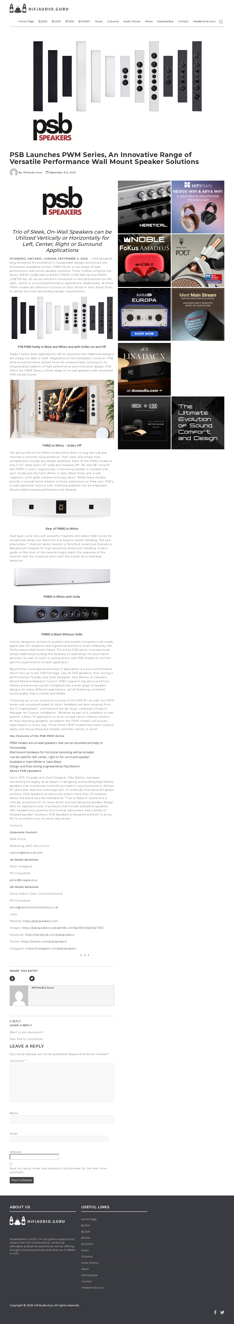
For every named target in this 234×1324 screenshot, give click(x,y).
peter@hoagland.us (23, 880)
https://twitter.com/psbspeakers (44, 941)
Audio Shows (132, 21)
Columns (113, 21)
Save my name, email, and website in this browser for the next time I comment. (59, 1170)
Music (99, 21)
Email (14, 1133)
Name (14, 1113)
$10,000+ (84, 21)
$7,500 (69, 21)
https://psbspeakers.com (40, 921)
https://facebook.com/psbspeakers (49, 934)
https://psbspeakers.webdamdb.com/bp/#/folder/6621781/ (63, 928)
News (149, 21)
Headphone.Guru (204, 21)
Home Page (26, 21)
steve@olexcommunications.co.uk (34, 907)
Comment (18, 1061)
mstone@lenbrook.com (26, 852)
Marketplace (165, 21)
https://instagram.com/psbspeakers (51, 948)
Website (15, 1152)
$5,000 (56, 21)
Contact (183, 21)
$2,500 (42, 21)
